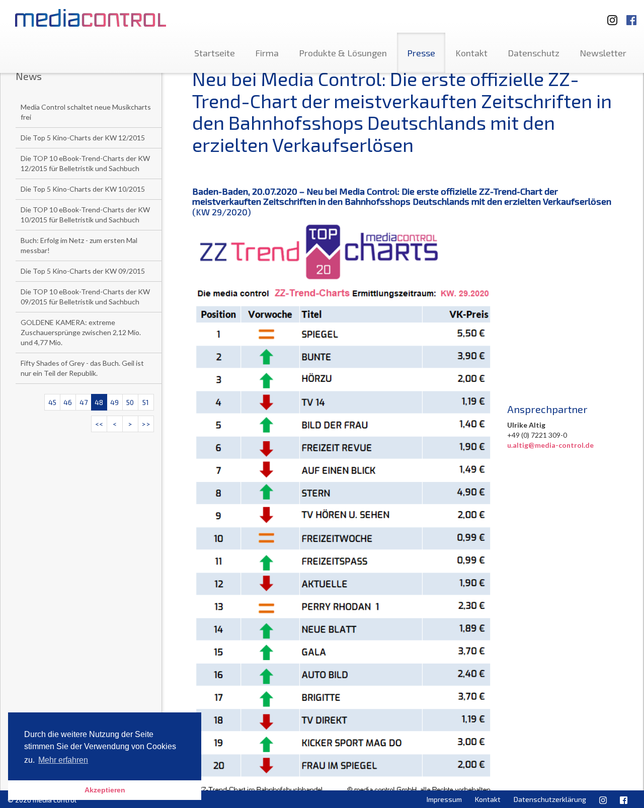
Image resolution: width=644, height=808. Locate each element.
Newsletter (603, 52)
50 (130, 402)
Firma (267, 52)
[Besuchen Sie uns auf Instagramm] (609, 15)
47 (83, 402)
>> (145, 424)
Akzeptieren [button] (105, 790)
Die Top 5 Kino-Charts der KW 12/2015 (83, 137)
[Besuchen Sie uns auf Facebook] (631, 15)
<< (99, 424)
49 (114, 402)
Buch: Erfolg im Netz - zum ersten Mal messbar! (79, 245)
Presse (421, 52)
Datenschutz (533, 52)
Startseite (214, 52)
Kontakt (471, 52)
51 (145, 402)
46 (67, 402)
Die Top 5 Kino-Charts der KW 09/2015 (83, 271)
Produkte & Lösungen (343, 52)
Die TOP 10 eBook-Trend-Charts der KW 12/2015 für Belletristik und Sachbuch (85, 163)
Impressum (444, 799)
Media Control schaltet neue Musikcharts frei (86, 112)
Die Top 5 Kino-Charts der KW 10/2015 (83, 189)
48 (99, 402)
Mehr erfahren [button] (63, 760)
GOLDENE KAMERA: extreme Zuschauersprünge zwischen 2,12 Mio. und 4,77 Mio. (81, 332)
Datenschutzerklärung (550, 799)
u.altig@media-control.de (550, 445)
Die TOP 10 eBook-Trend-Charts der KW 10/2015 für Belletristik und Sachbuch (85, 214)
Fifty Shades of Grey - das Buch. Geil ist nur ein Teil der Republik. (82, 368)
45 (52, 402)
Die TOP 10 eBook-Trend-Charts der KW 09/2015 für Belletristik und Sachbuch (85, 296)
